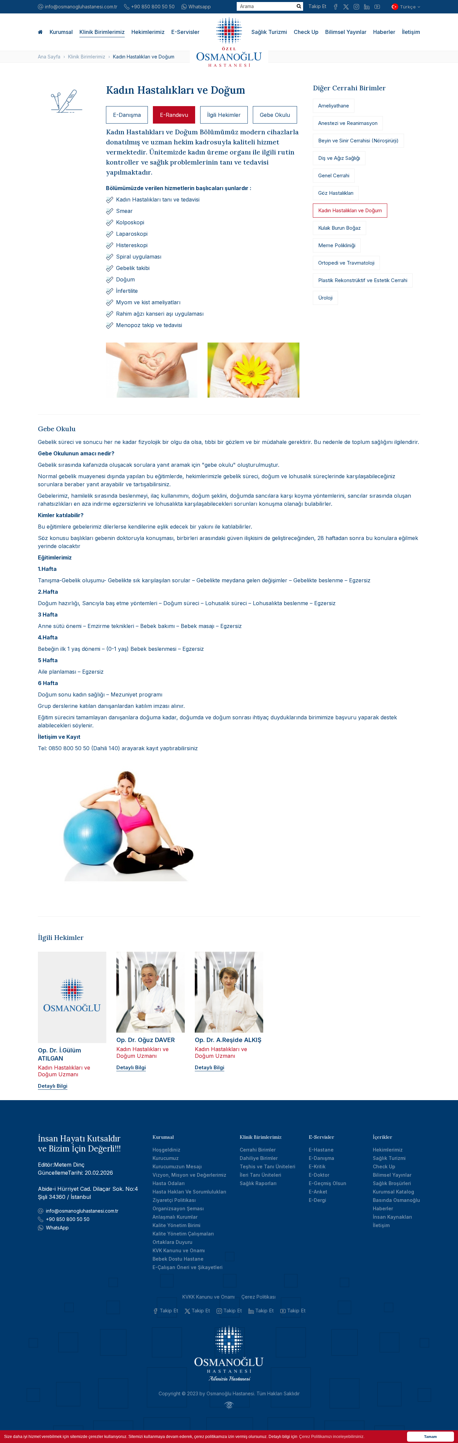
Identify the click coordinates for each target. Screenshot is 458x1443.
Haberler (384, 32)
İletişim (411, 32)
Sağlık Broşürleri (392, 1183)
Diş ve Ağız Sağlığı (339, 158)
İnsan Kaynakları (392, 1217)
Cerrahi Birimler (258, 1150)
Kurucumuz (166, 1158)
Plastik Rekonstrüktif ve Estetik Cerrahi (362, 280)
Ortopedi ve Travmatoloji (346, 263)
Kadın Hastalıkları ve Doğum (350, 210)
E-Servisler (185, 32)
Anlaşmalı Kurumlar (175, 1217)
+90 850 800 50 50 (153, 6)
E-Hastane (321, 1150)
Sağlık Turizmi (269, 32)
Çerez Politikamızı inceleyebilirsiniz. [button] (331, 1436)
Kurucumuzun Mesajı (177, 1166)
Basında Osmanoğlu (396, 1200)
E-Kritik (317, 1166)
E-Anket (318, 1191)
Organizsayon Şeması (178, 1208)
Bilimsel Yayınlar (345, 32)
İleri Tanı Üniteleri (260, 1175)
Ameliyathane (333, 105)
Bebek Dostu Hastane (178, 1259)
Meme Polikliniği (336, 245)
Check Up (306, 32)
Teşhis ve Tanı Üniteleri (267, 1166)
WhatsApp (57, 1227)
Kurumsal (61, 32)
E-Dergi (317, 1200)
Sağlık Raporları (258, 1183)
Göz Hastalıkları (335, 193)
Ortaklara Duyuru (172, 1242)
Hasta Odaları (169, 1183)
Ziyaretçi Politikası (174, 1200)
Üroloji (325, 298)
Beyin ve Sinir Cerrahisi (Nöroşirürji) (358, 140)
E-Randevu (174, 114)
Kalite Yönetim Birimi (177, 1225)
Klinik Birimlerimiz (102, 32)
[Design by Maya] (229, 1405)
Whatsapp (199, 6)
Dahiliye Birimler (259, 1158)
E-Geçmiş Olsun (327, 1183)
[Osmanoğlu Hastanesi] (229, 42)
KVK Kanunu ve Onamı (179, 1250)
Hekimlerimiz (148, 32)
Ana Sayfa (49, 56)
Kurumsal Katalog (393, 1191)
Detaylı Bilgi (52, 1086)
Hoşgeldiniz (166, 1150)
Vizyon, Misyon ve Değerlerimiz (189, 1175)
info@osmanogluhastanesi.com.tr (81, 6)
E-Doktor (319, 1175)
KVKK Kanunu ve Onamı (208, 1297)
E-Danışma (127, 114)
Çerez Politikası (258, 1297)
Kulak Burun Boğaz (339, 228)
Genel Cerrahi (333, 175)
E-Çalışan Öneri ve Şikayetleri (188, 1267)
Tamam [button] (430, 1437)
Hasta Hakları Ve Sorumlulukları (189, 1191)
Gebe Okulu (275, 114)
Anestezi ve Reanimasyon (348, 123)
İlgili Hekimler (224, 114)
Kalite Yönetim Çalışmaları (183, 1233)
